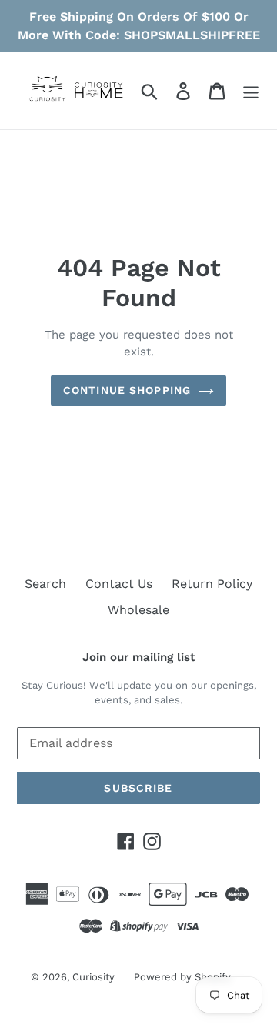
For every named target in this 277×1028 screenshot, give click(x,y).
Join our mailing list (138, 657)
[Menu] (251, 91)
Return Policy (212, 583)
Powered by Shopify (182, 977)
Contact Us (118, 583)
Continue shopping (127, 390)
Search (45, 583)
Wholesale (138, 609)
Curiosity (93, 977)
